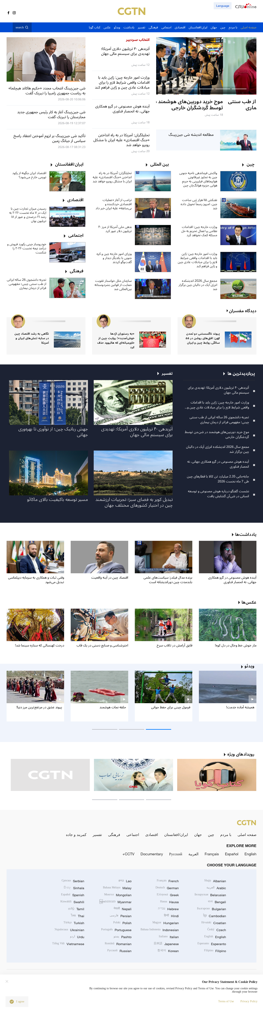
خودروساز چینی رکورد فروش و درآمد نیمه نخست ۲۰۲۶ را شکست (26, 248)
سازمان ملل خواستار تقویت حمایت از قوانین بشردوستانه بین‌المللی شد (113, 285)
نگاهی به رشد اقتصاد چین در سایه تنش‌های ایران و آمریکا (31, 338)
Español (231, 854)
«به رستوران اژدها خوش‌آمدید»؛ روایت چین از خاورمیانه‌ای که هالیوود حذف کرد (115, 340)
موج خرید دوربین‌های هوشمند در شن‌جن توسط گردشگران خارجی (217, 434)
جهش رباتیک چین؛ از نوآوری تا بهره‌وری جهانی (53, 432)
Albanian (215, 881)
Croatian (213, 923)
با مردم (225, 834)
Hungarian (165, 923)
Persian (121, 916)
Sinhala (74, 888)
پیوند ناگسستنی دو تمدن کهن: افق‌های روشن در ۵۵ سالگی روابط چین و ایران (203, 338)
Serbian (73, 881)
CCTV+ (128, 854)
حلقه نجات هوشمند (112, 707)
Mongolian (118, 895)
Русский (175, 854)
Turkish (73, 923)
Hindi (171, 916)
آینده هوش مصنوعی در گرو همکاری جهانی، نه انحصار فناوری (218, 464)
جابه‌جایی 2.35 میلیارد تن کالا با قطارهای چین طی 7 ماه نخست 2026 (218, 479)
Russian (119, 951)
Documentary (152, 854)
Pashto (123, 937)
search (20, 27)
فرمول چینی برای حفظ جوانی (170, 707)
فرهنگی (114, 834)
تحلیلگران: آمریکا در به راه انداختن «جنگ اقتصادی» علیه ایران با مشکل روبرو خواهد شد (112, 177)
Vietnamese (68, 944)
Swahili (72, 902)
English (250, 854)
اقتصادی (151, 834)
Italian (169, 937)
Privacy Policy (248, 1001)
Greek (168, 895)
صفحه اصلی (247, 834)
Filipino (215, 951)
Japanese (166, 944)
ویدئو (249, 666)
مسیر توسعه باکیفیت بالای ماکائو (57, 499)
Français (212, 854)
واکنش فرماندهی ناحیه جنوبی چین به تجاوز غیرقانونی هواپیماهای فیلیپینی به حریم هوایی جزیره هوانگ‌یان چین (198, 179)
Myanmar (115, 902)
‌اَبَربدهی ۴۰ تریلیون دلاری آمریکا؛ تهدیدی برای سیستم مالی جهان (218, 390)
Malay (117, 888)
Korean (168, 951)
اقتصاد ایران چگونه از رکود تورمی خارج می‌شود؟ (29, 175)
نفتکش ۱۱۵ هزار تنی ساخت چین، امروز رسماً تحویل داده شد (199, 204)
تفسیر (97, 834)
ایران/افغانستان (176, 834)
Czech (216, 930)
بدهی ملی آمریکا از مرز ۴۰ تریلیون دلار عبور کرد (115, 229)
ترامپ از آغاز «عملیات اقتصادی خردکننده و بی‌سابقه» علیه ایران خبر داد (114, 204)
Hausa (169, 902)
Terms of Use (226, 1001)
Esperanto (211, 944)
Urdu (77, 937)
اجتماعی (132, 834)
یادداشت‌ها (245, 535)
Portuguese (116, 930)
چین (211, 834)
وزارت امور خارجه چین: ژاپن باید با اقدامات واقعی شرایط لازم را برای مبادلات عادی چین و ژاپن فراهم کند (197, 260)
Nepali (123, 909)
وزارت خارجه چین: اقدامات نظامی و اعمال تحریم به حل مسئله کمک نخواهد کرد (199, 231)
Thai (77, 916)
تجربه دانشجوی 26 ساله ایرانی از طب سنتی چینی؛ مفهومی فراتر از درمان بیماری (26, 284)
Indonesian (160, 930)
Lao (125, 881)
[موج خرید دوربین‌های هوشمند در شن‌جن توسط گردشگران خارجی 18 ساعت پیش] (206, 66)
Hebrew (168, 909)
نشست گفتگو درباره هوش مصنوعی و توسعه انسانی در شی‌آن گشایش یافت (218, 494)
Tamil (76, 909)
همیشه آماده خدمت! (240, 707)
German (167, 888)
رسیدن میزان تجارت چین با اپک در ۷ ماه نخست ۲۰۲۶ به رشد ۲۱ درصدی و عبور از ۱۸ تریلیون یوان (27, 215)
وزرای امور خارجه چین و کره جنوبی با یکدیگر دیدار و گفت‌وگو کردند (114, 258)
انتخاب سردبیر (138, 40)
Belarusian (210, 895)
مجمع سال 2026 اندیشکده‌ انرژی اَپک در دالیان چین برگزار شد (198, 285)
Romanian (118, 944)
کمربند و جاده (76, 834)
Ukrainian (69, 930)
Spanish (72, 895)
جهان (198, 834)
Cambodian (214, 916)
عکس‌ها (249, 602)
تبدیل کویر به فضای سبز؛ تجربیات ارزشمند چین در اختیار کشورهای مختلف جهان (134, 502)
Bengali (217, 902)
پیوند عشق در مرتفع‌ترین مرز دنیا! (39, 707)
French (168, 881)
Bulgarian (211, 909)
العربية (193, 854)
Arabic (216, 888)
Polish (122, 923)
